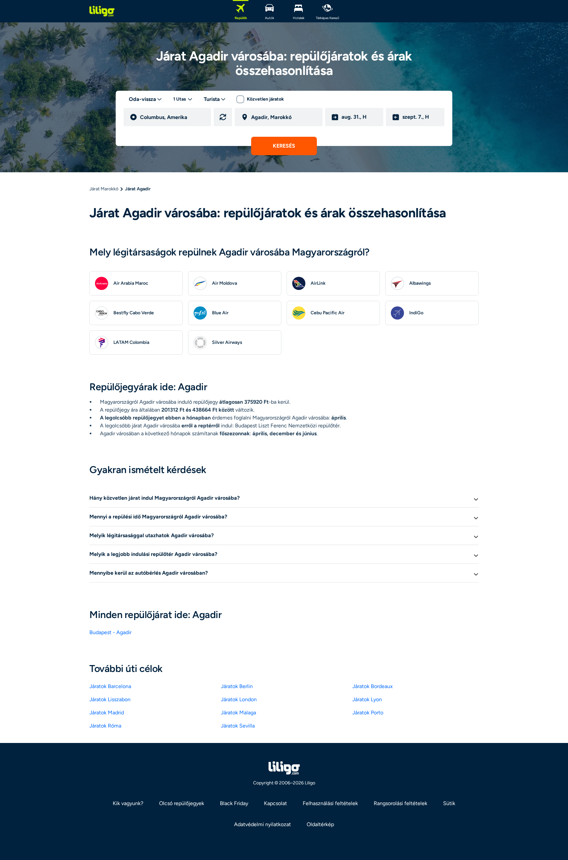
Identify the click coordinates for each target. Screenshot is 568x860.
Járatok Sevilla (238, 726)
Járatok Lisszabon (109, 699)
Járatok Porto (367, 712)
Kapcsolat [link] (275, 803)
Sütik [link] (449, 803)
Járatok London (239, 699)
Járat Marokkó (103, 189)
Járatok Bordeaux (372, 686)
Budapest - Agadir (110, 632)
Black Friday (234, 803)
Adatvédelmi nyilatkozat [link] (262, 824)
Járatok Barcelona (110, 686)
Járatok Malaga (238, 712)
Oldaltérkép (320, 824)
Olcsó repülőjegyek (181, 803)
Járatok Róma (105, 726)
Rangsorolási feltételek (400, 803)
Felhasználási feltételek (330, 803)
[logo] (101, 11)
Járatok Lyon (367, 699)
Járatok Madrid (106, 712)
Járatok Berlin (237, 686)
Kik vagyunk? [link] (128, 803)
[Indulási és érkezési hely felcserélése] (223, 117)
